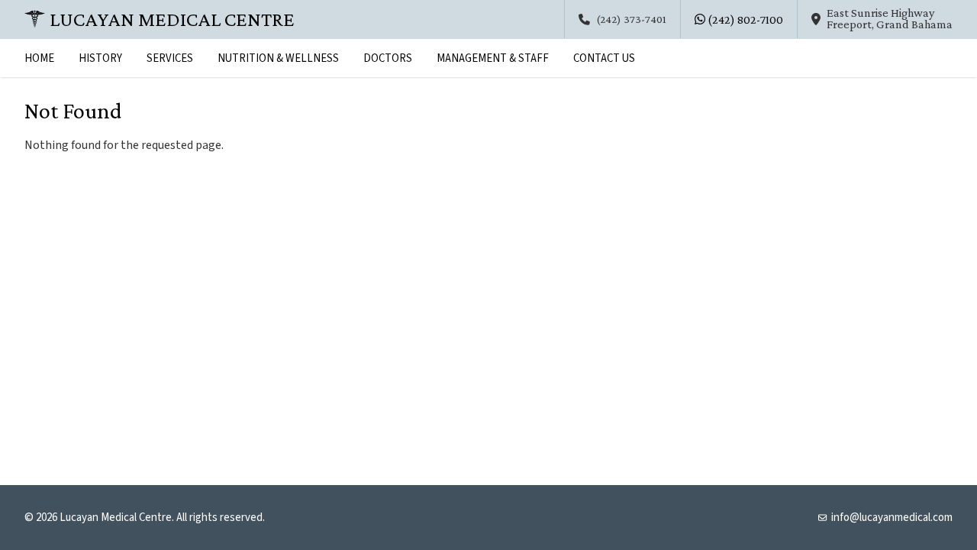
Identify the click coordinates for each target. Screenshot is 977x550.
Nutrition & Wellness (278, 58)
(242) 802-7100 (744, 19)
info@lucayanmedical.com (892, 518)
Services (170, 58)
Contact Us (604, 58)
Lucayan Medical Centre (172, 19)
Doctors (387, 58)
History (100, 58)
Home (39, 58)
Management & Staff (493, 58)
